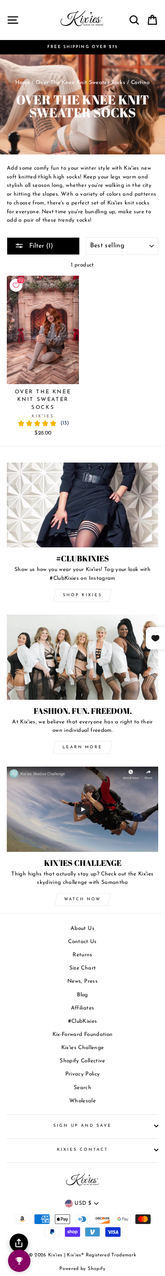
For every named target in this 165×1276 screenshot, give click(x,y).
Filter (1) (40, 246)
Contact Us (82, 941)
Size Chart (82, 968)
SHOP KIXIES (82, 595)
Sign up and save (82, 1126)
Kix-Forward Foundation (82, 1034)
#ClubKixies (82, 1021)
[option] (82, 47)
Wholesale (82, 1101)
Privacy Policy (82, 1074)
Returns (82, 955)
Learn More (82, 747)
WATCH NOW (82, 899)
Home (22, 82)
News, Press (82, 981)
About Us (82, 928)
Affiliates (82, 1008)
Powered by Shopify (82, 1268)
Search (82, 1087)
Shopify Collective (82, 1061)
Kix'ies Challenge (82, 1047)
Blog (82, 995)
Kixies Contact (83, 1150)
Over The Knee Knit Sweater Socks (80, 82)
